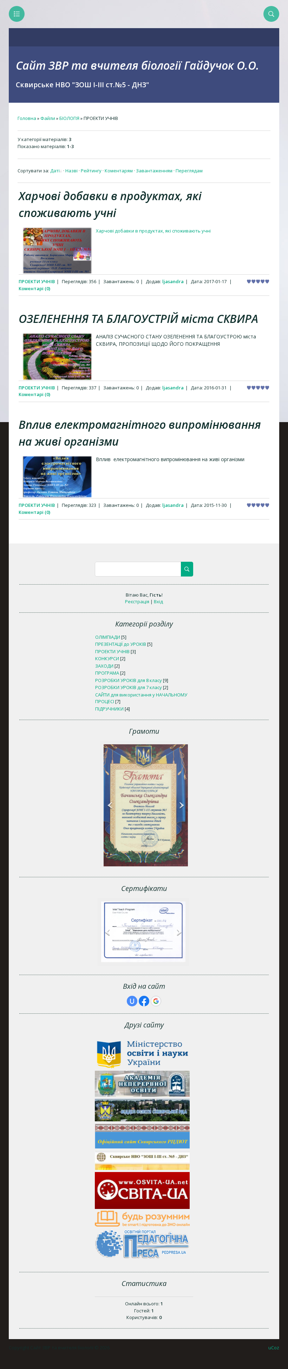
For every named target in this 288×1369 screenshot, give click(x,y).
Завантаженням (154, 170)
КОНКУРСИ (107, 658)
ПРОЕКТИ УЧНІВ (37, 281)
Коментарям (119, 170)
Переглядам (189, 170)
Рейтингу (91, 170)
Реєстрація (137, 601)
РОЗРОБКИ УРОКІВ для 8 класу (128, 680)
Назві (71, 170)
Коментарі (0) (34, 288)
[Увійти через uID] (132, 1001)
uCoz (273, 1347)
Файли (47, 118)
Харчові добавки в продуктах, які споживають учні (153, 231)
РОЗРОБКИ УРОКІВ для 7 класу (128, 687)
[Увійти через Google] (156, 1001)
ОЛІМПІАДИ (107, 637)
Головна (27, 118)
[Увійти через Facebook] (144, 1001)
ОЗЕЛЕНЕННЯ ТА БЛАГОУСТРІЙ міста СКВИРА (138, 318)
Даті (55, 170)
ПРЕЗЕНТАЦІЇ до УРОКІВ (120, 644)
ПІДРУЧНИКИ (109, 709)
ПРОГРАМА (107, 673)
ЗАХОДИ (104, 666)
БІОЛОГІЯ (69, 118)
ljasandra (173, 281)
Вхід (158, 601)
